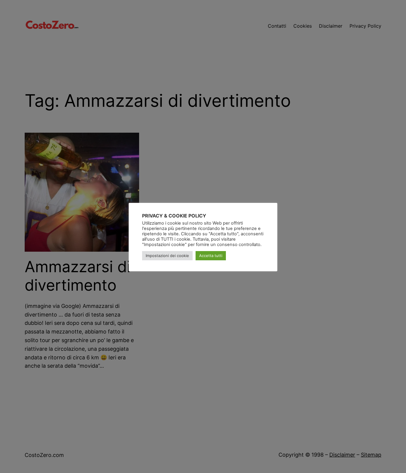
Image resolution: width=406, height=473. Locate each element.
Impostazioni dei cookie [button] (167, 255)
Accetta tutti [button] (210, 255)
